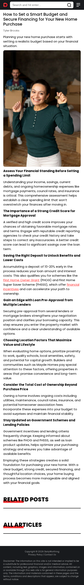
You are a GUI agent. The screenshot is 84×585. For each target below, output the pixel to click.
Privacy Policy (35, 554)
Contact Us (50, 554)
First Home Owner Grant (21, 280)
